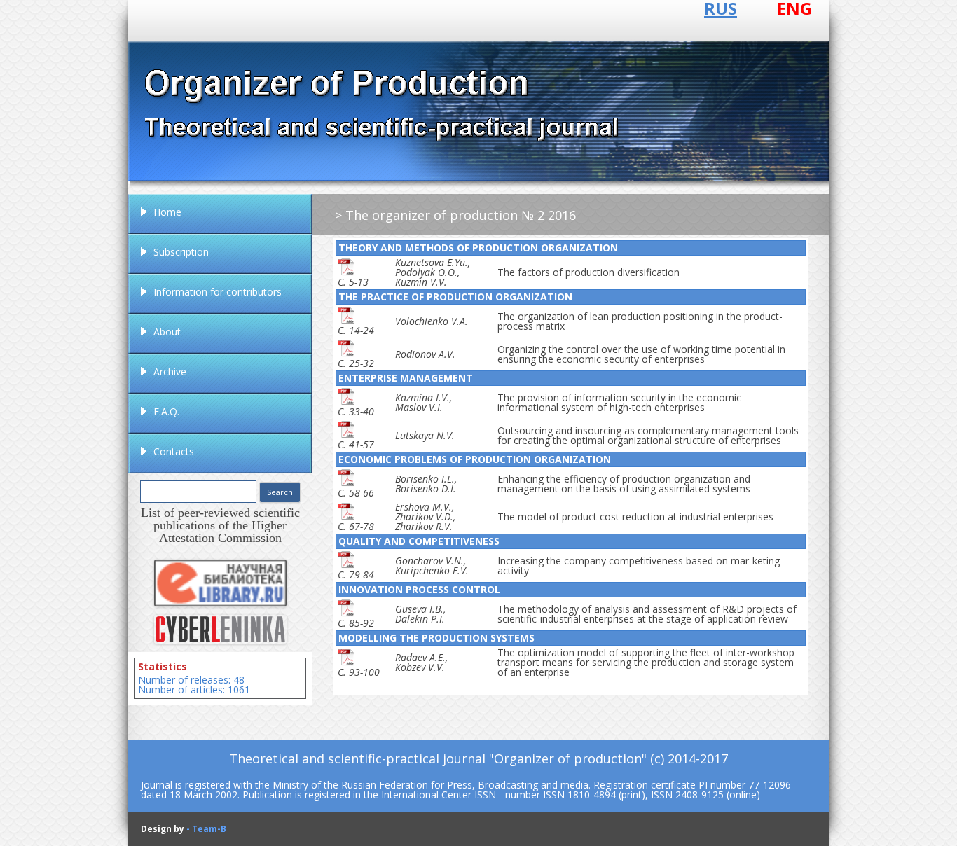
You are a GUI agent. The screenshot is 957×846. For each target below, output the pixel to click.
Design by (162, 829)
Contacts (173, 451)
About (167, 331)
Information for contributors (217, 291)
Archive (169, 371)
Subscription (181, 251)
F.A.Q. (166, 411)
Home (167, 212)
